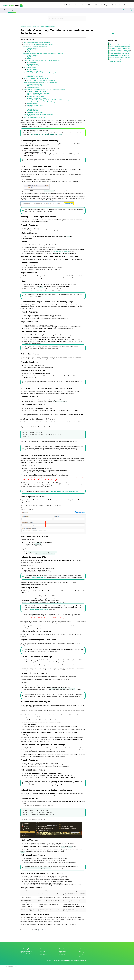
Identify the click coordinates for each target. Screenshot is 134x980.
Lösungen (12, 10)
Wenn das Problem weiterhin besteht (34, 117)
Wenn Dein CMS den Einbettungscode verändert (41, 80)
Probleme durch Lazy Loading (35, 96)
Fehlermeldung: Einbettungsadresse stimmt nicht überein (40, 82)
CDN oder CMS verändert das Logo (37, 95)
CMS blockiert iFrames (29, 67)
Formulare (36, 26)
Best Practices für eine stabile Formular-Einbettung (38, 114)
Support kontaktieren (125, 9)
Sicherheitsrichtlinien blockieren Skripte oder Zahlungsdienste (41, 73)
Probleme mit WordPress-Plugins (36, 98)
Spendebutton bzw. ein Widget (38, 609)
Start (5, 10)
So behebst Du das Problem (35, 66)
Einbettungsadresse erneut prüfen (36, 91)
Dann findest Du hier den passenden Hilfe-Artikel (46, 134)
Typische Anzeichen (32, 48)
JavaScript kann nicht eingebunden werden (35, 46)
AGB (60, 953)
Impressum (62, 954)
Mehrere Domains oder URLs (35, 86)
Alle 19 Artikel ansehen (115, 61)
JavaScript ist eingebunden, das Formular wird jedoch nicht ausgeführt (43, 53)
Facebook (81, 953)
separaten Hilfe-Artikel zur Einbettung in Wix (64, 491)
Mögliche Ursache (32, 50)
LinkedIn (81, 954)
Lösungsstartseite (25, 26)
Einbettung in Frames (33, 87)
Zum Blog (104, 5)
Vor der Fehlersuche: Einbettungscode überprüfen (37, 44)
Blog (80, 951)
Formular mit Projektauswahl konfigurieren (121, 52)
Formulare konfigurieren (48, 26)
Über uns (42, 951)
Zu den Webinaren (124, 5)
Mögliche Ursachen (32, 64)
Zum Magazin (43, 954)
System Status (68, 5)
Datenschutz (62, 951)
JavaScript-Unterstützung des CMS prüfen (35, 78)
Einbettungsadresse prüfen (34, 84)
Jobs (41, 953)
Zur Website (113, 5)
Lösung (29, 51)
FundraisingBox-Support (61, 251)
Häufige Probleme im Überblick (32, 116)
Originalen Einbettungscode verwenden (38, 93)
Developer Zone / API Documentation (87, 5)
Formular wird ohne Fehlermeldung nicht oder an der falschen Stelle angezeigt (46, 100)
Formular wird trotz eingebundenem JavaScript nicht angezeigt (41, 60)
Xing (80, 956)
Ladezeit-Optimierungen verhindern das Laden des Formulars (41, 107)
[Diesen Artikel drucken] (112, 33)
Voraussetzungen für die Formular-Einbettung (36, 42)
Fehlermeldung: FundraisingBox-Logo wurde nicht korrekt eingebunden (44, 89)
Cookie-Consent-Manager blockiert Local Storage (41, 102)
